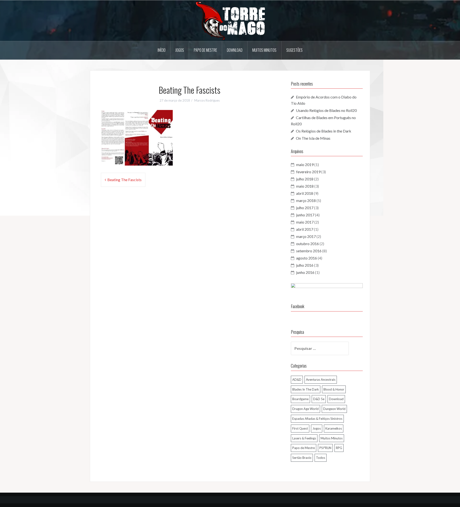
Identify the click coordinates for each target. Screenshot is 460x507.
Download (234, 50)
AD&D (296, 379)
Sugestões (294, 50)
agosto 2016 (306, 258)
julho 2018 (304, 179)
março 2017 (306, 236)
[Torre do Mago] (230, 20)
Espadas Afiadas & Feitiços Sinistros (317, 419)
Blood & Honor (333, 389)
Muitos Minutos (264, 50)
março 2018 (306, 200)
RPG (339, 448)
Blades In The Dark (305, 389)
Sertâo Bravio (301, 458)
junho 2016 (305, 272)
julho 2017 (304, 207)
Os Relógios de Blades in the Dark (323, 131)
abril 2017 (304, 229)
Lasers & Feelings (304, 438)
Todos (320, 458)
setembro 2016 (309, 250)
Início (162, 50)
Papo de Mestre (205, 50)
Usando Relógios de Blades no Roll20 (326, 110)
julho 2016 (304, 265)
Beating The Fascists (124, 179)
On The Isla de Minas (313, 138)
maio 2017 (305, 222)
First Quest (300, 428)
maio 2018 (305, 186)
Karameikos (333, 428)
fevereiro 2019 (308, 171)
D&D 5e (318, 399)
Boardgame (300, 399)
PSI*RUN (325, 448)
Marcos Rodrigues (207, 100)
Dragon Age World (305, 409)
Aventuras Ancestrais (320, 379)
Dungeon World (334, 409)
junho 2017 (305, 215)
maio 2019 (305, 164)
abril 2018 (304, 193)
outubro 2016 (307, 243)
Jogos (179, 50)
